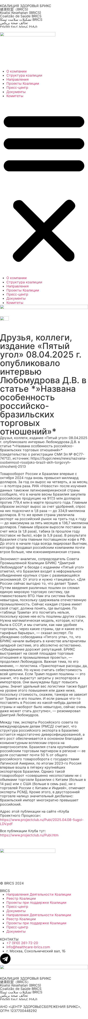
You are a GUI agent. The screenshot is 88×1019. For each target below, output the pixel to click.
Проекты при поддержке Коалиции (36, 902)
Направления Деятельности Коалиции (38, 894)
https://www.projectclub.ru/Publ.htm (29, 835)
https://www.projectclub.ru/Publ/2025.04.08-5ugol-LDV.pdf (42, 822)
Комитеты (14, 96)
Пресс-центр (17, 87)
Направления (17, 79)
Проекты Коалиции (22, 83)
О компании (16, 71)
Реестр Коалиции (21, 898)
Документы (16, 92)
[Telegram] (5, 958)
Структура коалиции (24, 75)
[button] (44, 187)
